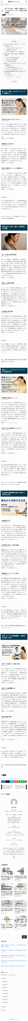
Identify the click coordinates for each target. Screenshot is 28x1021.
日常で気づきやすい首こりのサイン (15, 48)
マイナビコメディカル (11, 422)
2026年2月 (5, 984)
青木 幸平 (14, 807)
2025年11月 (5, 993)
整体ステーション (14, 1)
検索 (24, 936)
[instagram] (14, 857)
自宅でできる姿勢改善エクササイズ (15, 69)
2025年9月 (5, 999)
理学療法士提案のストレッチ (13, 67)
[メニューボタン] (1, 1)
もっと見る (14, 81)
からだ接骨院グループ (11, 305)
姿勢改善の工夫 (10, 75)
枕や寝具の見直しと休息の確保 (14, 76)
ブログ (4, 14)
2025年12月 (5, 990)
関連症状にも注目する (12, 49)
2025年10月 (5, 996)
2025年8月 (5, 1002)
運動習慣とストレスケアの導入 (14, 78)
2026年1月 (5, 987)
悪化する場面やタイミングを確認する (15, 51)
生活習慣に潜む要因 (11, 61)
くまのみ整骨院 (10, 138)
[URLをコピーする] (25, 781)
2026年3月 (5, 981)
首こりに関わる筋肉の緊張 (13, 57)
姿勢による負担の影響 (12, 59)
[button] (3, 781)
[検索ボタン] (26, 1)
